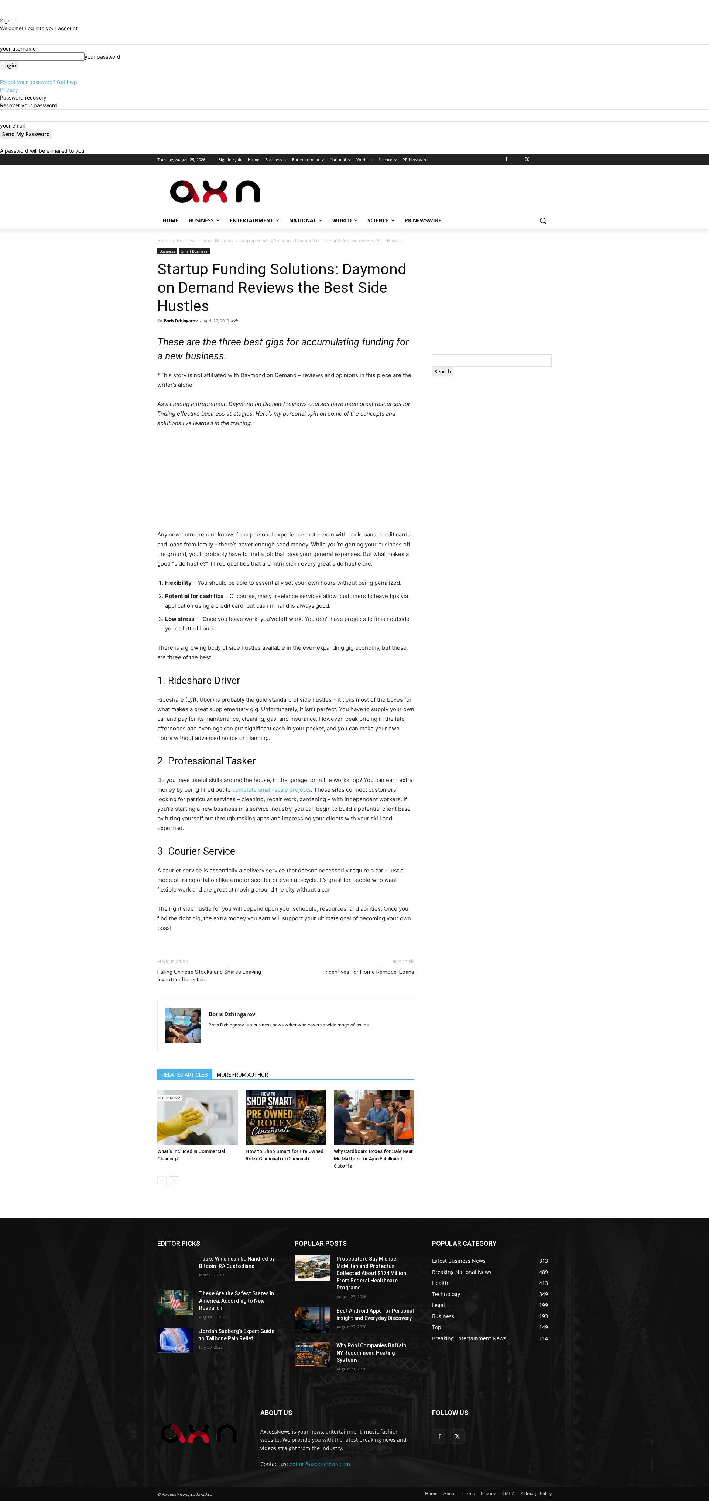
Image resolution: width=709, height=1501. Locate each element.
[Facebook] (506, 160)
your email (12, 125)
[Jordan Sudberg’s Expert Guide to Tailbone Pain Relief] (175, 1340)
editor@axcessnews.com (320, 1463)
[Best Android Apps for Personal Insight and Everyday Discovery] (312, 1320)
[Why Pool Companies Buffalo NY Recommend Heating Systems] (312, 1354)
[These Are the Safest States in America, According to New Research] (175, 1302)
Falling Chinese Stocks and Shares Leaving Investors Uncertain (209, 976)
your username (18, 48)
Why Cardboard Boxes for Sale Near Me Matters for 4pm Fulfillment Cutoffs (373, 1159)
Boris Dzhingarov (181, 320)
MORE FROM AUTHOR (242, 1075)
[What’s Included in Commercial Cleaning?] (197, 1117)
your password (102, 56)
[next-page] (173, 1180)
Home (163, 240)
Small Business (217, 240)
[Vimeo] (537, 160)
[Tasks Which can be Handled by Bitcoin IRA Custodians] (175, 1268)
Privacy (9, 90)
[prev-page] (162, 1180)
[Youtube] (547, 160)
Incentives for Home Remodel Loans (369, 972)
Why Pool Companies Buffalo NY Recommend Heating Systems (371, 1352)
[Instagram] (517, 160)
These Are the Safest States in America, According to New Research (236, 1300)
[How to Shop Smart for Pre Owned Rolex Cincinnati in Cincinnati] (286, 1117)
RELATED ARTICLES (185, 1075)
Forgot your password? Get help (38, 82)
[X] (527, 160)
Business (186, 240)
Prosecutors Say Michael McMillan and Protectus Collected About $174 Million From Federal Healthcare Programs (371, 1273)
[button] (543, 220)
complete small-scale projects (271, 789)
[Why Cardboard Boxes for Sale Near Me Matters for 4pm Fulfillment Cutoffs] (374, 1117)
